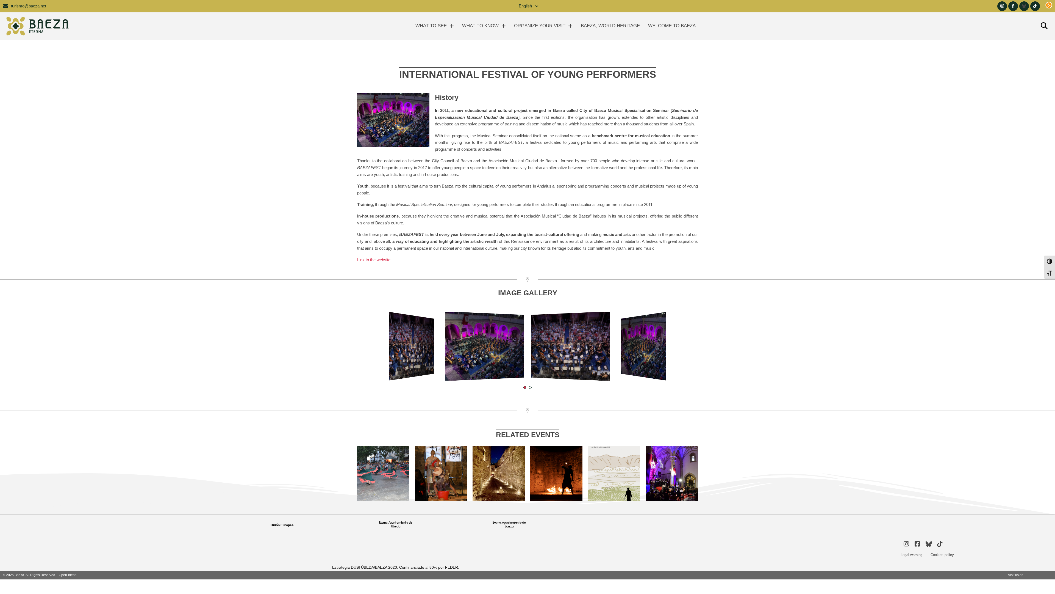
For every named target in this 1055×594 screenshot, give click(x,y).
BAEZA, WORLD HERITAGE (610, 25)
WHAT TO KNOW (480, 25)
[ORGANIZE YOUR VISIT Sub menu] (570, 26)
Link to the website (373, 260)
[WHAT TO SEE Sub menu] (451, 26)
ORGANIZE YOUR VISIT (539, 25)
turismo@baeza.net (28, 6)
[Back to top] (1040, 581)
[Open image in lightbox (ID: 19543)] (484, 346)
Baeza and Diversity (441, 452)
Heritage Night (556, 452)
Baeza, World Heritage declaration (383, 458)
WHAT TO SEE (431, 25)
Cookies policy (942, 555)
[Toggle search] (1044, 26)
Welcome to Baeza (672, 25)
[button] (524, 387)
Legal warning (911, 555)
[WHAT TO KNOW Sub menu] (503, 26)
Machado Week (614, 452)
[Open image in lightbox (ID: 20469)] (411, 346)
